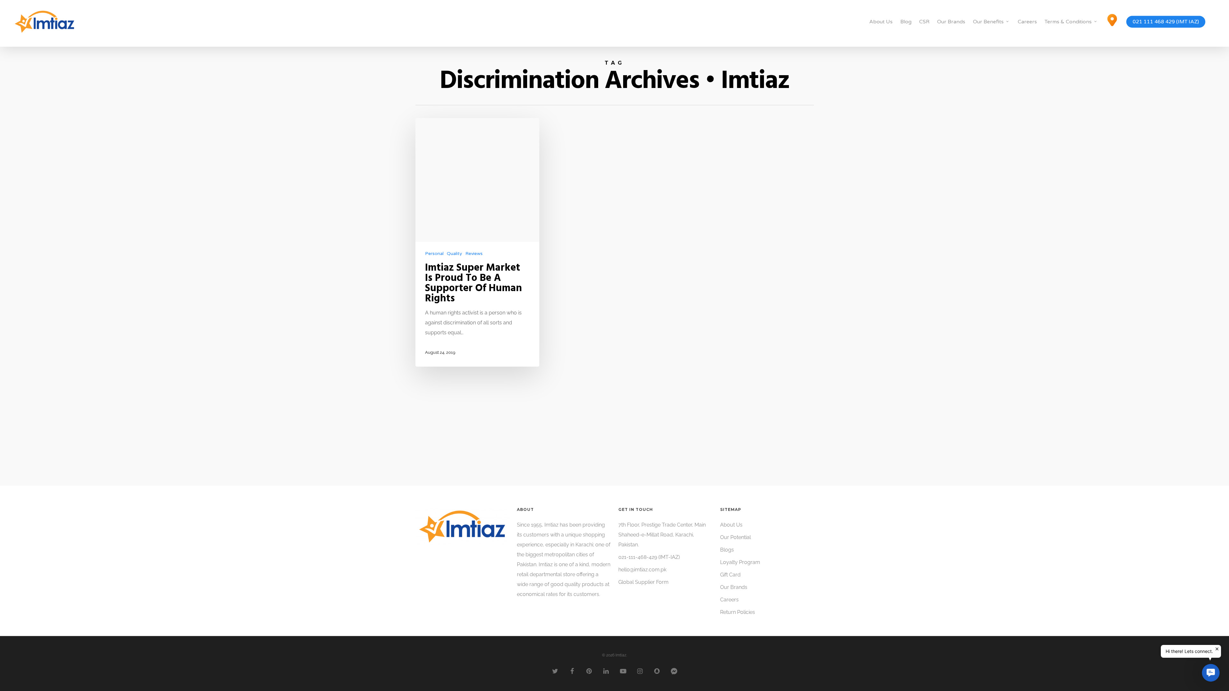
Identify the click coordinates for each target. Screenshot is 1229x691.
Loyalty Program (740, 562)
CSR (924, 21)
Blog (906, 21)
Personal (434, 253)
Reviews (474, 253)
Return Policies (737, 612)
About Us (881, 21)
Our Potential (735, 537)
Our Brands (951, 21)
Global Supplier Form (643, 582)
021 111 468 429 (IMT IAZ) (1166, 21)
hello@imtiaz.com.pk (642, 570)
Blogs (727, 550)
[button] (1210, 672)
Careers (1027, 21)
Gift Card (730, 575)
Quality (454, 253)
